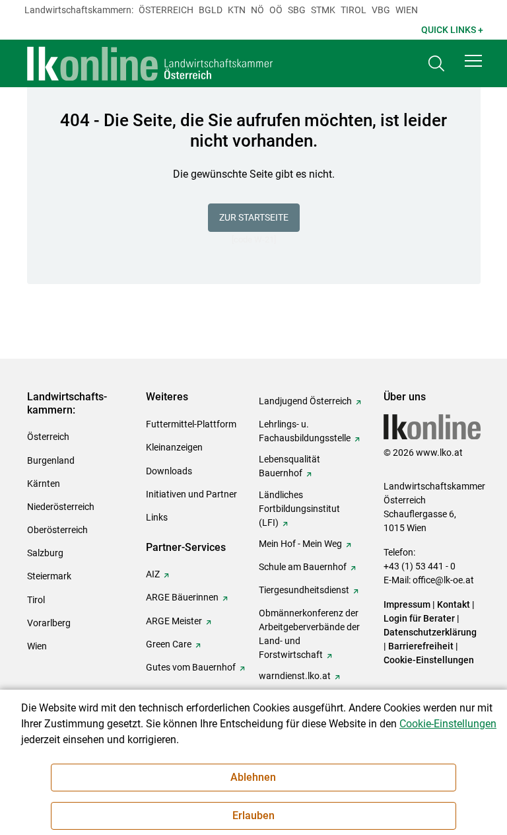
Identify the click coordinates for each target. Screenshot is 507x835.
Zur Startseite (253, 217)
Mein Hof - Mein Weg (300, 543)
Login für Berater (419, 618)
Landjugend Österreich (305, 401)
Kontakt (453, 604)
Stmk (323, 10)
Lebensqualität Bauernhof (289, 466)
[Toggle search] (436, 63)
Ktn (237, 10)
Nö (257, 10)
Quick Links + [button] (452, 29)
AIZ (153, 574)
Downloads (169, 471)
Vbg (381, 10)
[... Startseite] (150, 63)
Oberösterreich (57, 530)
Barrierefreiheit (421, 646)
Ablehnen (253, 777)
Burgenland (51, 460)
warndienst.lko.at (295, 676)
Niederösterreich (60, 506)
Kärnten (43, 483)
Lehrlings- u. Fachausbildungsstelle (305, 431)
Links (157, 517)
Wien (406, 10)
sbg (297, 10)
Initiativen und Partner (191, 494)
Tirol (353, 10)
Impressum (407, 604)
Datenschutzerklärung (430, 632)
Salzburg (45, 553)
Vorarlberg (49, 623)
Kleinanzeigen (174, 447)
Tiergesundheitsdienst (304, 590)
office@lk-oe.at (443, 580)
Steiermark (49, 576)
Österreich (166, 10)
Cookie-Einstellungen (429, 660)
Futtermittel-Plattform (191, 424)
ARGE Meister (174, 621)
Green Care (168, 644)
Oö (276, 10)
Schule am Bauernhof (303, 567)
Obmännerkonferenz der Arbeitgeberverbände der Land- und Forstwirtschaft (309, 634)
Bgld (210, 10)
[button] (473, 61)
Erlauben (253, 815)
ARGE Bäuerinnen (182, 597)
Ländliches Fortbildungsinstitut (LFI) (299, 509)
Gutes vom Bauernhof (191, 667)
